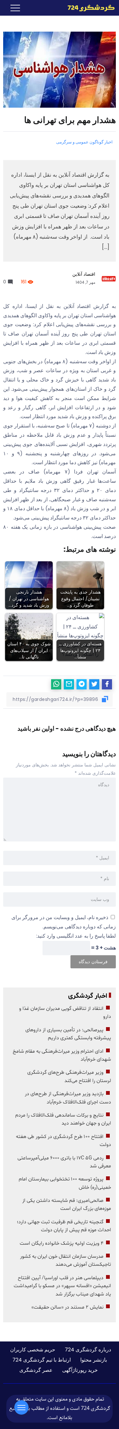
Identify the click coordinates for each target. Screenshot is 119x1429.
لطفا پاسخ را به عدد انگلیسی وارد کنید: (76, 936)
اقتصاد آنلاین (83, 274)
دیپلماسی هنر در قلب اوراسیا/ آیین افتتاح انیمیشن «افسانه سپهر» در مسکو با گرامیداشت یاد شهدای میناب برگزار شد (62, 1286)
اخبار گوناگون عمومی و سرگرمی (84, 142)
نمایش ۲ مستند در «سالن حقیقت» (67, 1307)
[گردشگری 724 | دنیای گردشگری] (91, 7)
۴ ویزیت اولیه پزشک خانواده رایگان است (61, 1243)
